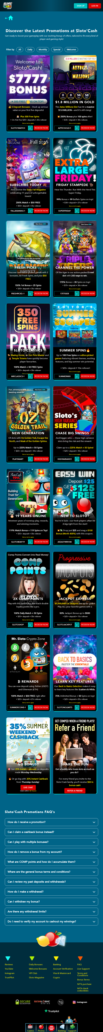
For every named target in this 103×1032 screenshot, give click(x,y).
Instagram (9, 973)
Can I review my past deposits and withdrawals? (37, 882)
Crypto (56, 977)
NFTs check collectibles (82, 989)
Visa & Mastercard (62, 973)
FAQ (79, 964)
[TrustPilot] (51, 1010)
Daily (29, 49)
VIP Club (33, 973)
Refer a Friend (74, 790)
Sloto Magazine (36, 977)
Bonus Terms (83, 979)
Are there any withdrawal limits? (27, 911)
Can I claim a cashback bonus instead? (31, 832)
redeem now (41, 128)
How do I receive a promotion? (26, 822)
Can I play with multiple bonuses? (28, 842)
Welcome (71, 49)
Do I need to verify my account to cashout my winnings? (42, 921)
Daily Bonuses (36, 964)
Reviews (9, 964)
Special (56, 49)
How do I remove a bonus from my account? (35, 852)
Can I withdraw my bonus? (24, 901)
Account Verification (63, 968)
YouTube (9, 968)
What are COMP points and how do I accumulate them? (41, 862)
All (20, 49)
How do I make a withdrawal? (25, 891)
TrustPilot (9, 977)
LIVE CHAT (28, 787)
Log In (94, 6)
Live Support (83, 968)
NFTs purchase (84, 984)
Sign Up (80, 6)
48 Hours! (32, 791)
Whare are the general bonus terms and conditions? (39, 872)
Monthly (43, 49)
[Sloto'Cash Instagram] (80, 1002)
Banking (57, 964)
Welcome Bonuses (38, 968)
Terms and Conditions (82, 974)
